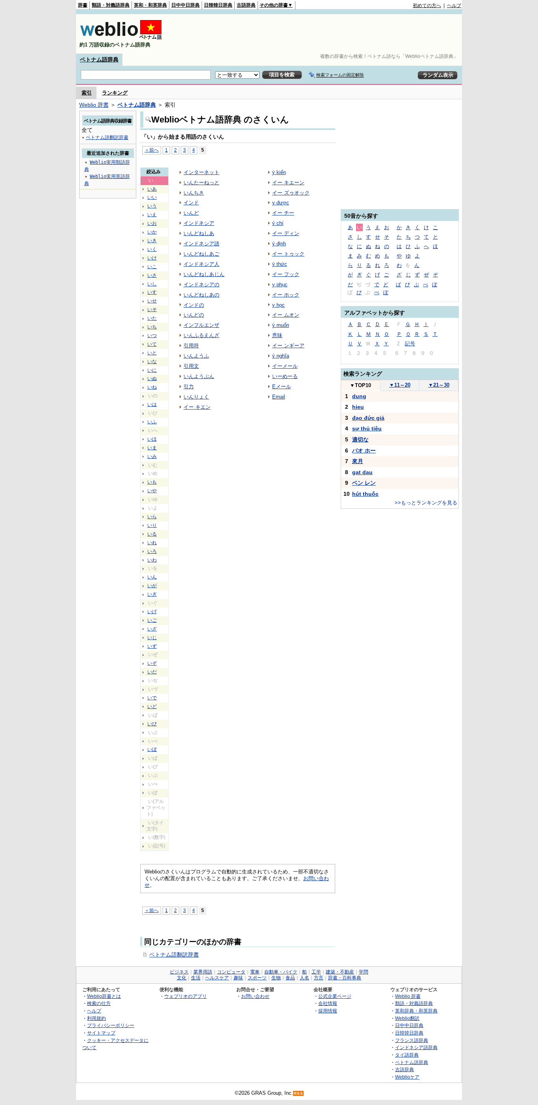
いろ (152, 551)
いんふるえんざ (201, 335)
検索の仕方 (99, 1003)
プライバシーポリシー (110, 1025)
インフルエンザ (201, 325)
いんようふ (196, 356)
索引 (87, 93)
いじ (152, 637)
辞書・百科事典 (344, 977)
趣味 (238, 977)
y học (278, 305)
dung (359, 396)
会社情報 (327, 1003)
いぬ (152, 378)
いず (152, 646)
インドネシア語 (201, 244)
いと (152, 353)
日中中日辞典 (185, 5)
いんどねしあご (201, 254)
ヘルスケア (217, 977)
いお (152, 223)
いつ (152, 335)
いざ (152, 629)
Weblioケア (407, 1076)
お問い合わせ (255, 996)
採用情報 (327, 1010)
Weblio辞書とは (104, 996)
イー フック (285, 274)
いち (152, 327)
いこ (152, 266)
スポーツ (257, 977)
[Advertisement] (317, 34)
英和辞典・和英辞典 (416, 1010)
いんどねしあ (199, 233)
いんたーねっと (201, 182)
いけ (152, 258)
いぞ (152, 663)
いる (152, 534)
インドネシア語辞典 (416, 1047)
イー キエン (197, 407)
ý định (279, 244)
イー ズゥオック (291, 193)
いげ (152, 611)
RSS (298, 1093)
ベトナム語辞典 (99, 59)
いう (152, 206)
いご (152, 620)
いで (152, 698)
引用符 (191, 346)
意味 (277, 335)
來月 (357, 461)
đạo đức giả (368, 418)
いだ (152, 672)
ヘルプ (454, 5)
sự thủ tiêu (367, 428)
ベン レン (364, 483)
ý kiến (279, 172)
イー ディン (285, 233)
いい (152, 197)
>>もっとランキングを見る (426, 503)
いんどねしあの (201, 295)
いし (152, 284)
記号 (410, 344)
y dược (280, 203)
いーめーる (285, 376)
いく (152, 249)
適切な (360, 439)
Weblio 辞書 (94, 105)
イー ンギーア (288, 346)
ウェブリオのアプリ (185, 996)
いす (152, 292)
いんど (191, 213)
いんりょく (196, 397)
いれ (152, 542)
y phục (280, 284)
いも (152, 482)
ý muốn (280, 325)
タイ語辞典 (407, 1054)
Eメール (281, 386)
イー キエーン (288, 182)
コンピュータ (231, 972)
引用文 (191, 366)
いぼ (152, 749)
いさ (152, 275)
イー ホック (285, 295)
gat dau (362, 472)
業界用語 (202, 972)
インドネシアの (201, 284)
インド (191, 203)
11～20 (399, 385)
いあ (152, 189)
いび (152, 724)
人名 (304, 977)
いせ (152, 301)
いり (152, 525)
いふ (152, 422)
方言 (318, 977)
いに (152, 370)
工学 (316, 972)
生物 (276, 977)
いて (152, 344)
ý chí (278, 223)
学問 (363, 972)
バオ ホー (364, 450)
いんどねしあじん (204, 274)
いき (152, 240)
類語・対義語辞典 (111, 5)
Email (278, 397)
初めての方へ (427, 5)
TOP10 (360, 385)
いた (152, 318)
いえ (152, 214)
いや (152, 490)
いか (152, 232)
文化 (181, 977)
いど (152, 706)
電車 (255, 972)
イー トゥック (288, 254)
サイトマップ (101, 1032)
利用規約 (96, 1018)
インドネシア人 (201, 264)
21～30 (438, 385)
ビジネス (179, 972)
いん (152, 577)
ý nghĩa (280, 356)
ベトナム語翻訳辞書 (174, 954)
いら (152, 516)
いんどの (194, 315)
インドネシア (199, 223)
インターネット (201, 172)
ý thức (279, 264)
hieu (358, 407)
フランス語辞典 (411, 1040)
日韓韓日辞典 (218, 5)
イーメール (285, 366)
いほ (152, 439)
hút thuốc (365, 494)
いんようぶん (199, 376)
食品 (290, 977)
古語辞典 (246, 5)
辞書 (82, 5)
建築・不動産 (340, 972)
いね (152, 387)
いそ (152, 309)
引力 (189, 386)
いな (152, 361)
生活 (195, 977)
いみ (152, 456)
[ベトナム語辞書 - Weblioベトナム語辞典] (121, 38)
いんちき (194, 193)
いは (152, 404)
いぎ (152, 594)
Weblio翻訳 (407, 1018)
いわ (152, 560)
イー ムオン (285, 315)
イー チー (283, 213)
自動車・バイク (280, 972)
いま (152, 448)
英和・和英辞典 (150, 5)
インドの (194, 305)
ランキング (115, 93)
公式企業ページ (334, 996)
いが (152, 585)
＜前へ (152, 149)
